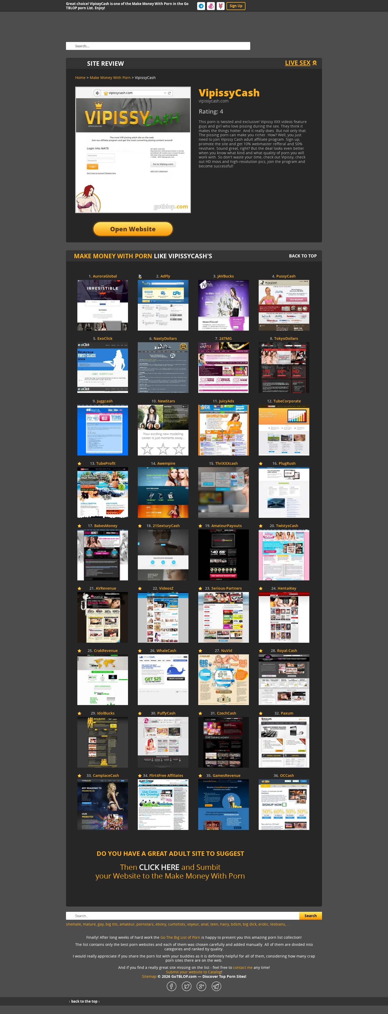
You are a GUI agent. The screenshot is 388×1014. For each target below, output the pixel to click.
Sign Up (236, 5)
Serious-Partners (226, 588)
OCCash (287, 775)
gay (101, 924)
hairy (224, 924)
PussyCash (286, 276)
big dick (250, 924)
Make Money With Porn (113, 256)
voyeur (193, 924)
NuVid (226, 651)
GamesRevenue (226, 775)
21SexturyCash (166, 526)
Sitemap (149, 976)
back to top (303, 256)
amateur (127, 924)
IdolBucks (106, 713)
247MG (225, 338)
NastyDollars (165, 338)
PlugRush (287, 463)
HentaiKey (287, 588)
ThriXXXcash (226, 463)
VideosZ (166, 588)
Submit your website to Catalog (193, 971)
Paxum (287, 713)
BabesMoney (105, 526)
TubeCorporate (287, 401)
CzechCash (226, 713)
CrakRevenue (106, 651)
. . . (289, 924)
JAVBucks (225, 276)
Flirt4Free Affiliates (166, 775)
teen (214, 924)
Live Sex (297, 62)
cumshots (176, 924)
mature (89, 924)
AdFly (165, 276)
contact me (243, 967)
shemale (73, 924)
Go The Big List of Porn (180, 937)
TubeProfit (106, 463)
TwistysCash (287, 526)
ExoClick (104, 338)
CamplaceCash (106, 775)
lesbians (277, 924)
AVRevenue (106, 588)
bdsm (236, 924)
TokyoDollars (286, 338)
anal (205, 924)
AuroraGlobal (105, 276)
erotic (263, 924)
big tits (112, 924)
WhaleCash (166, 651)
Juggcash (105, 401)
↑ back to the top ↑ (84, 1001)
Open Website (133, 228)
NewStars (166, 401)
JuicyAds (226, 401)
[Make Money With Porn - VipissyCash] (246, 113)
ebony (160, 924)
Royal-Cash (287, 651)
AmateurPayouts (226, 526)
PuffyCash (166, 713)
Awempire (166, 463)
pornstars (145, 924)
